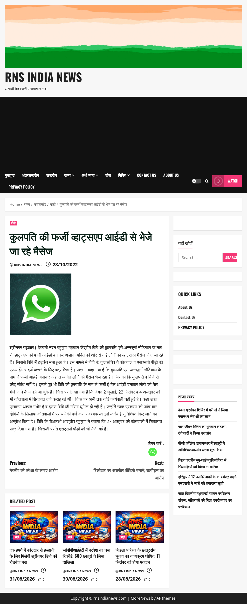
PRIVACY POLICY (21, 187)
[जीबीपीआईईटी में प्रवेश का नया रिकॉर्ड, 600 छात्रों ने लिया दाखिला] (87, 527)
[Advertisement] (123, 133)
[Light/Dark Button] (196, 181)
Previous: (34, 466)
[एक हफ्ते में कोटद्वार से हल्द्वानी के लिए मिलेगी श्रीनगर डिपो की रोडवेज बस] (34, 527)
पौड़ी (13, 223)
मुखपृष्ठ (10, 175)
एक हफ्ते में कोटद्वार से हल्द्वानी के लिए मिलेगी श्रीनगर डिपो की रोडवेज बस (33, 556)
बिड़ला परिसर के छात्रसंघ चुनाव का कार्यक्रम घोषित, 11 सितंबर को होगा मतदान (138, 556)
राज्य (67, 175)
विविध (122, 175)
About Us (171, 175)
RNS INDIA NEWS (43, 76)
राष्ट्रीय (51, 175)
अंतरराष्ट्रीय (30, 175)
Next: (129, 470)
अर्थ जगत (88, 175)
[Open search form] (207, 181)
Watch (233, 181)
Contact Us (146, 175)
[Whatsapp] (152, 452)
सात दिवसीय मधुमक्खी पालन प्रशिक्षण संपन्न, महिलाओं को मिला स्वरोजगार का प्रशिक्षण (205, 499)
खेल (108, 175)
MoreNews (140, 598)
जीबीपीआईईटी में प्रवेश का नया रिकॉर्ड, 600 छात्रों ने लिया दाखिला (86, 556)
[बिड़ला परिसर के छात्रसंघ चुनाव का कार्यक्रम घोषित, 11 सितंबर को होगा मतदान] (140, 527)
